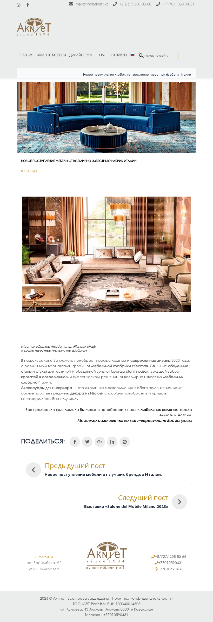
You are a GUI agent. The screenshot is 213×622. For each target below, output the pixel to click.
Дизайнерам (80, 55)
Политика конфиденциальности (141, 598)
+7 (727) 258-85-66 (135, 4)
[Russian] (132, 55)
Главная (26, 55)
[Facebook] (27, 4)
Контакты (118, 55)
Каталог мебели (51, 55)
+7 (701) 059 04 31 (178, 4)
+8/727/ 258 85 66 (170, 556)
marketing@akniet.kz (92, 4)
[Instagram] (19, 4)
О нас (101, 55)
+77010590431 (170, 562)
